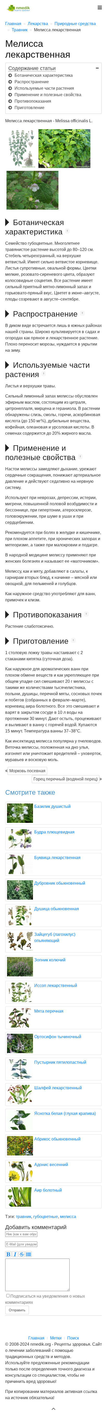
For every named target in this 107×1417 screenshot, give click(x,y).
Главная (36, 1338)
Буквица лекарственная (57, 857)
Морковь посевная (27, 771)
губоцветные (45, 1216)
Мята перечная (48, 1011)
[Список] (28, 1254)
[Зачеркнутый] (22, 1254)
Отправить (17, 1309)
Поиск (73, 1338)
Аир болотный (48, 1190)
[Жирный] (8, 1254)
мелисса (68, 1216)
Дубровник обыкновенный (59, 883)
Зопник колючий (49, 960)
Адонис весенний (51, 1164)
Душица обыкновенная (56, 909)
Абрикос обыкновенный (57, 1139)
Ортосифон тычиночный (57, 1037)
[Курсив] (15, 1254)
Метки (56, 1338)
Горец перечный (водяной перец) (66, 779)
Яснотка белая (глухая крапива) (65, 1113)
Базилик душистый (52, 806)
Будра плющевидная (54, 832)
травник (23, 1216)
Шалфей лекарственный (58, 1088)
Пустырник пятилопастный (60, 1062)
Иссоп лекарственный (55, 985)
